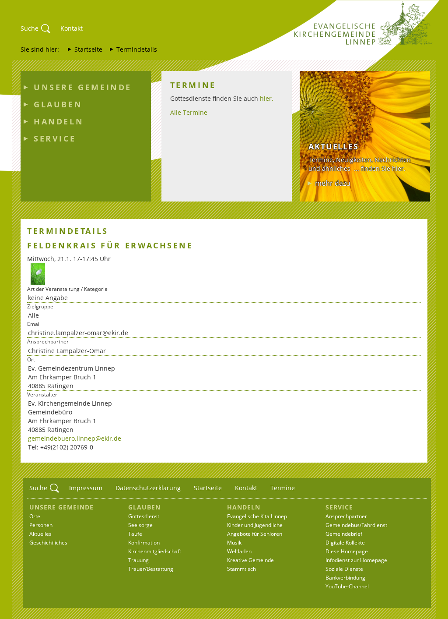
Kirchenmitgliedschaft (154, 551)
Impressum (85, 488)
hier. (266, 98)
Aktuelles (40, 534)
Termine (282, 488)
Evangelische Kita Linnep (257, 516)
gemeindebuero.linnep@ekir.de (74, 438)
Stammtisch (241, 569)
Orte (34, 516)
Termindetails (136, 49)
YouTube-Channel (347, 586)
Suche (29, 28)
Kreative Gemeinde (250, 560)
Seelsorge (140, 525)
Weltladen (239, 551)
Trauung (138, 560)
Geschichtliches (48, 542)
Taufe (135, 534)
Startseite (88, 49)
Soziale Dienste (344, 569)
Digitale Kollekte (345, 542)
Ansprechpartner (346, 516)
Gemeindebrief (344, 534)
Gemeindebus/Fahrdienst (356, 525)
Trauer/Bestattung (150, 569)
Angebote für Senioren (254, 534)
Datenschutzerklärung (148, 488)
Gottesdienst (143, 516)
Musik (234, 542)
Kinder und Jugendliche (255, 525)
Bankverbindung (345, 577)
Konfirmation (144, 542)
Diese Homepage (347, 551)
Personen (40, 525)
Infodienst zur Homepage (356, 560)
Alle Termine (188, 112)
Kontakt (71, 28)
